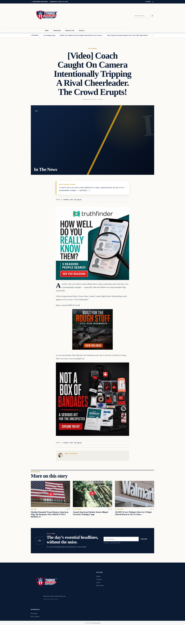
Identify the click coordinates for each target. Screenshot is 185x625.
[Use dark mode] (153, 1)
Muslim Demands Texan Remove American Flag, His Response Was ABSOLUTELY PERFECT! (49, 514)
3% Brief (148, 1)
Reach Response (95, 623)
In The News (92, 48)
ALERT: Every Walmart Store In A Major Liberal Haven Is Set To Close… (67, 35)
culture (34, 509)
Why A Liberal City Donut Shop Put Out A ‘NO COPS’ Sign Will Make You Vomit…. (118, 35)
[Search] (152, 16)
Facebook (66, 199)
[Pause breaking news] (152, 35)
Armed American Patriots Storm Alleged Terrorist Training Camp (90, 513)
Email (71, 199)
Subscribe (144, 539)
